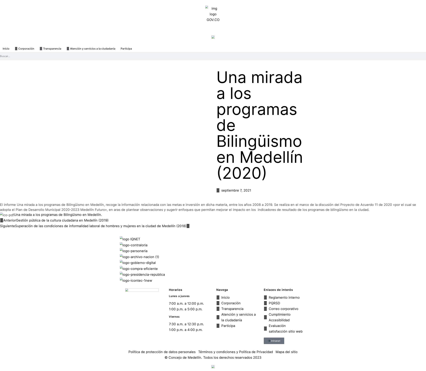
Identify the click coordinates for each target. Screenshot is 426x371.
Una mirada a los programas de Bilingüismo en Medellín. (58, 215)
